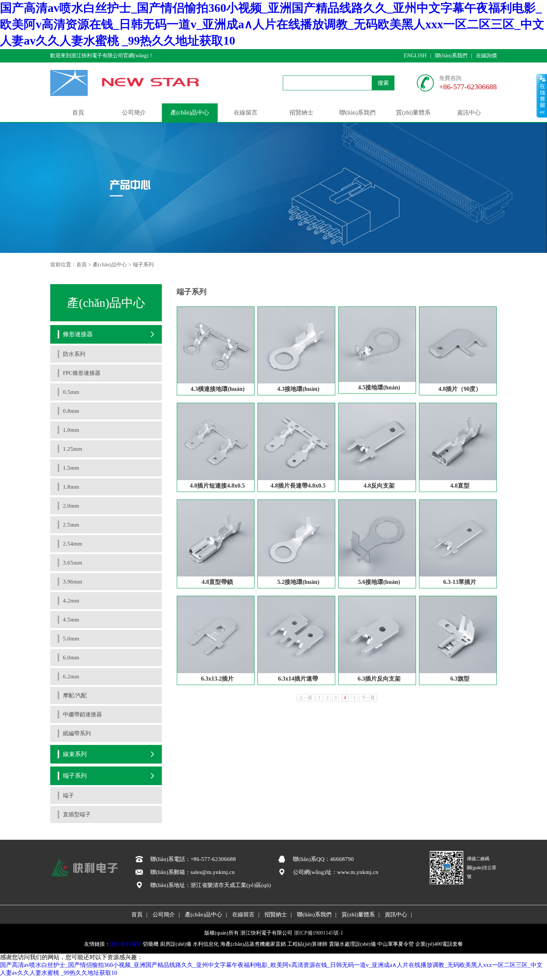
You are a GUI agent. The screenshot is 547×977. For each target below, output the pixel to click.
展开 (542, 96)
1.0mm (71, 430)
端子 (68, 795)
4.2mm (71, 601)
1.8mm (71, 487)
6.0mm (71, 658)
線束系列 (75, 754)
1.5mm (71, 468)
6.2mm (71, 676)
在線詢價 (486, 55)
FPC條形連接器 (81, 373)
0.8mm (71, 411)
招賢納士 (301, 112)
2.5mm (71, 525)
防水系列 (74, 354)
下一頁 (368, 697)
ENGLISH (415, 55)
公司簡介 (134, 112)
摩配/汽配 (75, 695)
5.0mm (71, 639)
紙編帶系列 (77, 733)
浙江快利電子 (125, 944)
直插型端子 (77, 814)
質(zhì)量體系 (413, 112)
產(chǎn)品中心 (189, 112)
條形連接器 (78, 334)
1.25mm (72, 449)
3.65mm (72, 563)
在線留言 (245, 112)
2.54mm (72, 544)
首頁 (78, 112)
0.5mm (71, 392)
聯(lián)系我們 (451, 55)
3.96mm (72, 582)
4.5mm (71, 620)
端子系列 (143, 264)
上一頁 (305, 697)
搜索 (383, 83)
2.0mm (71, 506)
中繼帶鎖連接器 (82, 714)
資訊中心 (469, 112)
